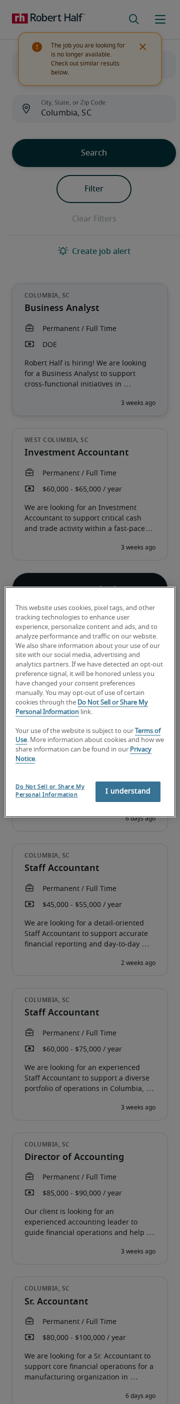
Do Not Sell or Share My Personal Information (50, 791)
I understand (128, 791)
